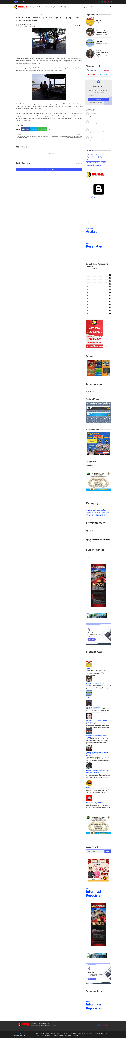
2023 (99, 284)
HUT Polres (102, 515)
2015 (99, 307)
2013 (99, 313)
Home (32, 7)
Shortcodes (74, 1035)
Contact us (47, 1033)
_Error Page (46, 1035)
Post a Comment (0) (49, 170)
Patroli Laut (92, 515)
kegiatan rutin (98, 165)
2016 (99, 305)
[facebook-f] (99, 2)
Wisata (103, 162)
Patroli (94, 510)
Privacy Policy (55, 1033)
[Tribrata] (90, 21)
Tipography (67, 1035)
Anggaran (94, 7)
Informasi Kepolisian (94, 893)
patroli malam (103, 510)
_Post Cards (89, 1033)
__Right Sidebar (81, 1033)
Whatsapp (43, 129)
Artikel (91, 231)
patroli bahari (102, 512)
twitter (106, 75)
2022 (99, 287)
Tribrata (88, 668)
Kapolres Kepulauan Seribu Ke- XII (94, 802)
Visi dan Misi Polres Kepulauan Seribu (102, 32)
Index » (88, 243)
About (42, 1033)
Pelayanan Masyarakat (92, 159)
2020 (99, 293)
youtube (93, 75)
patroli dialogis (96, 514)
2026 (99, 275)
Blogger (61, 1035)
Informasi (76, 7)
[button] (110, 7)
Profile (39, 7)
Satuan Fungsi (50, 7)
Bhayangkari (90, 154)
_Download (104, 1033)
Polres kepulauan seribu (93, 162)
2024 (99, 281)
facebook (93, 70)
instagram (106, 70)
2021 (99, 290)
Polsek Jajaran (64, 7)
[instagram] (108, 2)
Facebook (26, 129)
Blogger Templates (24, 1033)
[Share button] (49, 129)
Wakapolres (103, 514)
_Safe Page (39, 1035)
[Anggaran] (90, 43)
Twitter (35, 129)
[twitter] (102, 2)
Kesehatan (94, 246)
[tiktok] (111, 2)
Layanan (85, 7)
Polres (102, 159)
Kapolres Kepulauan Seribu (102, 53)
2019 (99, 296)
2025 (99, 278)
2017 (99, 302)
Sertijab (98, 515)
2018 (99, 299)
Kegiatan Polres (104, 157)
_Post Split (97, 1033)
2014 (99, 310)
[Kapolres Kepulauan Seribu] (90, 53)
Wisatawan (90, 165)
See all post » (89, 228)
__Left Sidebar (64, 1033)
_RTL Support (54, 1035)
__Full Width (72, 1033)
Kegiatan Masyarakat (92, 157)
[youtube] (105, 2)
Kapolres (98, 154)
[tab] (32, 7)
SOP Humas (89, 787)
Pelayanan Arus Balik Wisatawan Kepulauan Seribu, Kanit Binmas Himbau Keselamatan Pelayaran (97, 753)
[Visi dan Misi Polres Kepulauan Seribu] (90, 32)
